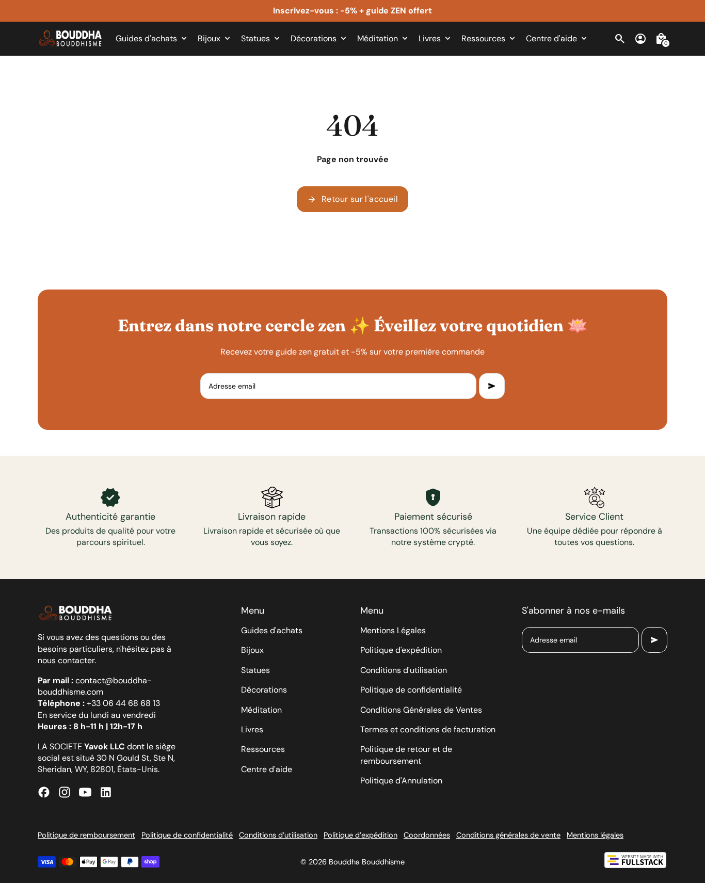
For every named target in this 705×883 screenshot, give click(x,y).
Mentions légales (595, 835)
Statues (255, 670)
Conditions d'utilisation (403, 670)
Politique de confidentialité (411, 689)
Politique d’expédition (360, 835)
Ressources (263, 749)
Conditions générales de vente (508, 835)
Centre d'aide (266, 769)
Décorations (264, 689)
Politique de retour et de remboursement (406, 755)
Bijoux (252, 650)
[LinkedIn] (106, 792)
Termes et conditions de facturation (427, 729)
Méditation (261, 709)
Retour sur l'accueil (352, 199)
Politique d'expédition (401, 650)
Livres (252, 729)
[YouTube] (85, 792)
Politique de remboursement (86, 835)
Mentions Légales (393, 630)
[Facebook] (44, 792)
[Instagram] (64, 792)
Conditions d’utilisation (278, 835)
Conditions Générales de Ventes (421, 709)
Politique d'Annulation (401, 780)
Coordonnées (427, 835)
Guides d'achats (271, 630)
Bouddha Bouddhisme (367, 861)
